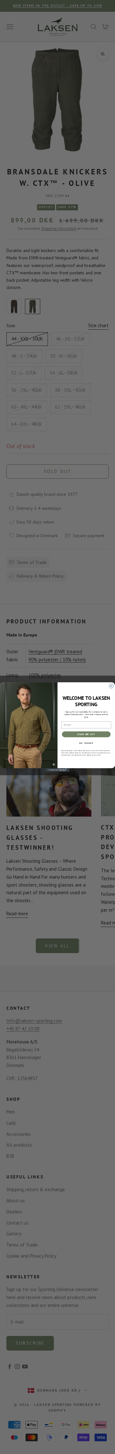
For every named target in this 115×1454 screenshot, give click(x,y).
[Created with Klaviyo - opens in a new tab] (57, 770)
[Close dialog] (111, 686)
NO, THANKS (86, 743)
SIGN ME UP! (86, 734)
